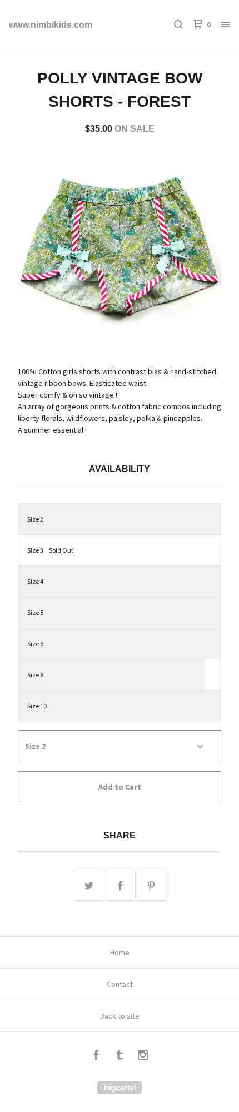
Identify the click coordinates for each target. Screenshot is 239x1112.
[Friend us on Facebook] (96, 1056)
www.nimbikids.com (50, 24)
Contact (120, 984)
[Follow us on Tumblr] (119, 1056)
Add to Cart (119, 787)
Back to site (120, 1016)
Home (120, 952)
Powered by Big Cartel (119, 1087)
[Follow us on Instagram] (143, 1056)
